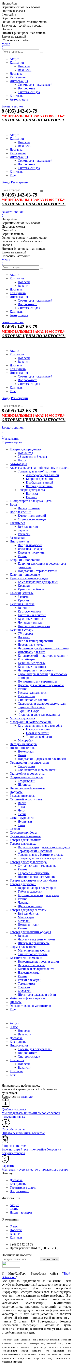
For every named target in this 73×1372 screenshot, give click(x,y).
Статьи (14, 1208)
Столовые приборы (23, 832)
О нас (14, 1027)
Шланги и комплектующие (36, 876)
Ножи (22, 755)
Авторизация (19, 99)
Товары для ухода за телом (28, 910)
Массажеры (26, 917)
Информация (19, 81)
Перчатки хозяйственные (27, 788)
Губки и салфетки (30, 891)
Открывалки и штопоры (26, 777)
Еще (13, 175)
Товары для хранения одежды (30, 932)
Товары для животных (25, 840)
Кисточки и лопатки (32, 615)
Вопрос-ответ (27, 88)
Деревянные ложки (31, 644)
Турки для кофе (28, 711)
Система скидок (29, 92)
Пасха (22, 460)
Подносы (16, 792)
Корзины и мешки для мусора (38, 895)
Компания (17, 62)
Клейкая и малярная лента (36, 969)
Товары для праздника (25, 449)
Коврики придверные (25, 574)
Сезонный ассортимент (26, 799)
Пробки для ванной (39, 482)
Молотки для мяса (22, 718)
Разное (22, 556)
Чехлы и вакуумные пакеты (37, 939)
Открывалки (26, 781)
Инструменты (19, 541)
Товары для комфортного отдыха (40, 854)
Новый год (25, 453)
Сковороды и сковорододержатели (42, 703)
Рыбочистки (26, 696)
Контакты (16, 95)
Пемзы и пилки (28, 924)
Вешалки (24, 935)
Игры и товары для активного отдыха (44, 847)
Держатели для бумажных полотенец (43, 648)
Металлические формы (34, 950)
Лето (21, 810)
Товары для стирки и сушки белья (33, 880)
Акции (14, 59)
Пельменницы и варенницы (37, 681)
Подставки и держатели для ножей (42, 759)
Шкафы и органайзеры (33, 943)
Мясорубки (25, 740)
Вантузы (32, 493)
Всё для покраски (30, 545)
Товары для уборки (23, 884)
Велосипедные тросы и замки (38, 961)
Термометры (26, 983)
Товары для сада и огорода (28, 862)
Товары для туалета (31, 490)
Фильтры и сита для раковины (39, 714)
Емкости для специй (32, 515)
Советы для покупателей (35, 84)
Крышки (24, 585)
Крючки (23, 600)
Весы (13, 504)
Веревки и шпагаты (31, 965)
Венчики (24, 607)
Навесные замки (29, 972)
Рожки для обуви (29, 980)
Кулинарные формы (31, 663)
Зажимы (23, 596)
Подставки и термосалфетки (37, 571)
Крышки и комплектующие (29, 578)
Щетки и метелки (30, 906)
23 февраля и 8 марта (32, 456)
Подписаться (50, 1259)
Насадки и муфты (38, 729)
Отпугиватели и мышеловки (38, 865)
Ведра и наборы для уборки (37, 887)
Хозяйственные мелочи (26, 957)
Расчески (24, 534)
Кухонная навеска (22, 604)
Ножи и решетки (37, 733)
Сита (21, 825)
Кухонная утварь (21, 630)
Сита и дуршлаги (22, 817)
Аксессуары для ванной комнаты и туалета (39, 467)
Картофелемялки (29, 611)
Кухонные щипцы (30, 618)
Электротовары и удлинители (30, 1005)
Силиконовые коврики (33, 700)
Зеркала (23, 530)
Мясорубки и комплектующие (31, 722)
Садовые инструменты (33, 873)
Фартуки (24, 987)
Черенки (24, 902)
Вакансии (24, 70)
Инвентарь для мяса (31, 652)
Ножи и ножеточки (23, 747)
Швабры (15, 1002)
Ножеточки (26, 751)
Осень (22, 814)
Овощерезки (26, 766)
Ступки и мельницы (32, 519)
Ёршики (31, 497)
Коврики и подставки (25, 560)
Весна (22, 803)
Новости (24, 66)
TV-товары (25, 633)
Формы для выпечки (24, 946)
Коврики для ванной (40, 478)
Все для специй (20, 512)
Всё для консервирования (35, 641)
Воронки (24, 637)
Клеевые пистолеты (31, 552)
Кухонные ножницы (32, 666)
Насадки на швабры (23, 744)
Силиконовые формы (32, 954)
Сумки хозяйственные (25, 836)
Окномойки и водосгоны (27, 773)
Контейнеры (26, 659)
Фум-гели (24, 991)
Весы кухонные (29, 508)
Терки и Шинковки (31, 707)
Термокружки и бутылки (35, 851)
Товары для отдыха (23, 843)
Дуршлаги (25, 821)
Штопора (24, 784)
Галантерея (17, 523)
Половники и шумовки (34, 626)
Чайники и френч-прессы (27, 998)
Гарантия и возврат (23, 1187)
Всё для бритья (28, 913)
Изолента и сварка (30, 548)
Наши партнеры (21, 1212)
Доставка (16, 73)
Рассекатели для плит (33, 692)
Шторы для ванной (39, 486)
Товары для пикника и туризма (39, 858)
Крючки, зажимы (21, 593)
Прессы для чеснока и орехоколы (41, 685)
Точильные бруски (39, 736)
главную (27, 1096)
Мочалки (24, 921)
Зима (21, 806)
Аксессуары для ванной (42, 475)
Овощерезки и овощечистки (29, 762)
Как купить (18, 77)
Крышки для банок (31, 589)
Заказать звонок (13, 106)
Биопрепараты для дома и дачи (31, 501)
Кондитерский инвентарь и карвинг (43, 655)
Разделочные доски (23, 795)
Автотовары (18, 464)
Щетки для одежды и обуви (37, 994)
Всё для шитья (28, 526)
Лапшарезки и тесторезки (35, 670)
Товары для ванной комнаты (37, 471)
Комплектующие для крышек (38, 582)
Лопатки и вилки (30, 622)
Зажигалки (17, 537)
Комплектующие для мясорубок (40, 725)
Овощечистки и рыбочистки (37, 770)
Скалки (15, 829)
